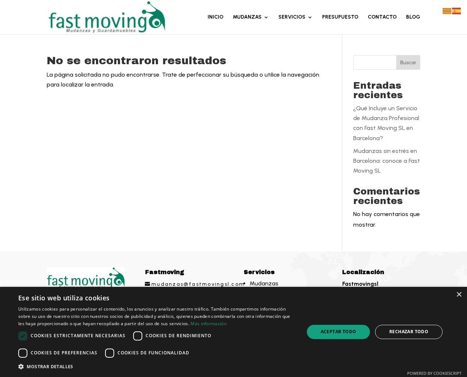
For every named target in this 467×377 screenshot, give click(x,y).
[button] (157, 367)
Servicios (291, 17)
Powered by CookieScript (434, 373)
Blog (413, 17)
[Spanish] (457, 10)
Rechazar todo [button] (408, 331)
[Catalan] (447, 10)
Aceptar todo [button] (338, 331)
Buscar (408, 62)
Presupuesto (340, 17)
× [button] (459, 294)
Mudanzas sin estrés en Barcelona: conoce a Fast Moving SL (386, 160)
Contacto (382, 17)
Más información (208, 323)
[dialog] (233, 332)
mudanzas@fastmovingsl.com (197, 284)
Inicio (215, 17)
